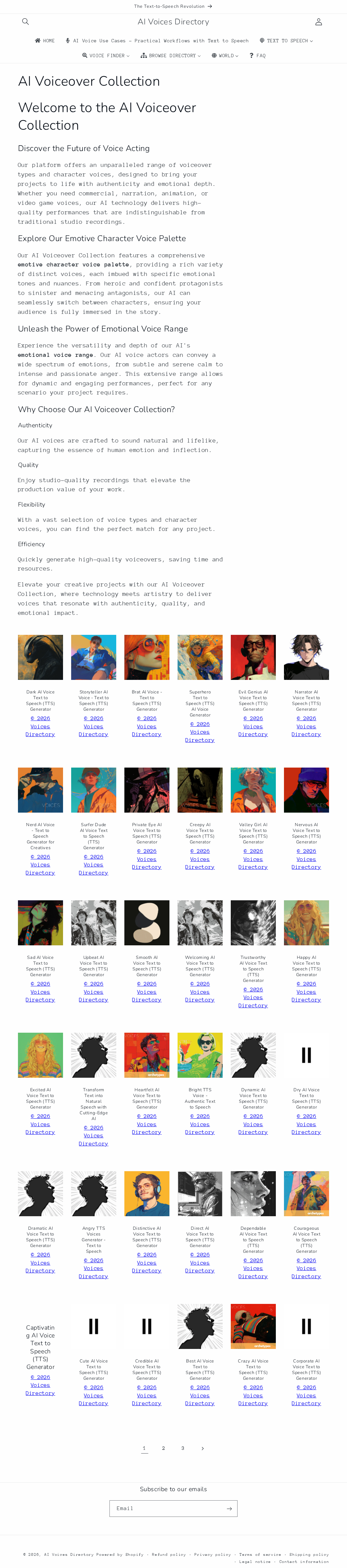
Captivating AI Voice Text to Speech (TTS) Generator (40, 1347)
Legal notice (255, 1562)
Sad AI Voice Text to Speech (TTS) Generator (40, 966)
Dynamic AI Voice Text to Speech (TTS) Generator (253, 1099)
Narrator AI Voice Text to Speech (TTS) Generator (306, 700)
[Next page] (202, 1448)
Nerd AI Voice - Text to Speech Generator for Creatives (40, 836)
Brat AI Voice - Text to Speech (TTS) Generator (146, 700)
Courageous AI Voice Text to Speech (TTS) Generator (307, 1240)
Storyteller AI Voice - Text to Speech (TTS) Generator (93, 700)
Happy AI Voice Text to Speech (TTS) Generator (306, 966)
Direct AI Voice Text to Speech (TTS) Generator (200, 1237)
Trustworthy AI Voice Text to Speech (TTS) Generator (253, 969)
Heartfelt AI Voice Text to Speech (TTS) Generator (146, 1099)
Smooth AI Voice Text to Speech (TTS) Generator (146, 966)
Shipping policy (309, 1554)
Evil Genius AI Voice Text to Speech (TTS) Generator (253, 700)
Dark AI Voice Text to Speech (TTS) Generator (40, 700)
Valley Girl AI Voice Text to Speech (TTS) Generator (253, 833)
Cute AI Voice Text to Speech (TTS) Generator (93, 1370)
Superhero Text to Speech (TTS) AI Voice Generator (200, 703)
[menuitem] (44, 40)
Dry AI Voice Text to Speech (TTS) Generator (306, 1099)
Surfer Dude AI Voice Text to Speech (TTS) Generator (93, 836)
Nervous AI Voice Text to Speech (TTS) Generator (306, 833)
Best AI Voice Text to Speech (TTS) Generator (200, 1370)
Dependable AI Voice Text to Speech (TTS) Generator (253, 1240)
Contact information (304, 1562)
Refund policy (169, 1554)
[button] (26, 21)
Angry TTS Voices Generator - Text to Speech (94, 1240)
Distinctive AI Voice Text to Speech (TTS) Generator (146, 1237)
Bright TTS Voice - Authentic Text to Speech (200, 1099)
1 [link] (144, 1448)
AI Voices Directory (69, 1554)
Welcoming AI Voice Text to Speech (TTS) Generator (200, 966)
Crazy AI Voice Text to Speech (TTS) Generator (253, 1370)
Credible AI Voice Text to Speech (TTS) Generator (146, 1370)
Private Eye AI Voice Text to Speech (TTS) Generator (147, 833)
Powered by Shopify (120, 1554)
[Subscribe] (229, 1508)
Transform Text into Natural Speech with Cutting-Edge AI (94, 1105)
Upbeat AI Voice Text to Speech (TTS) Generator (93, 966)
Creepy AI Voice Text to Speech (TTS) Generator (200, 833)
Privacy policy (213, 1554)
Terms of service (261, 1554)
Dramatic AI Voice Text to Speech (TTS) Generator (40, 1237)
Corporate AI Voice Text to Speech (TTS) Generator (306, 1370)
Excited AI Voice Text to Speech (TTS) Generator (40, 1099)
